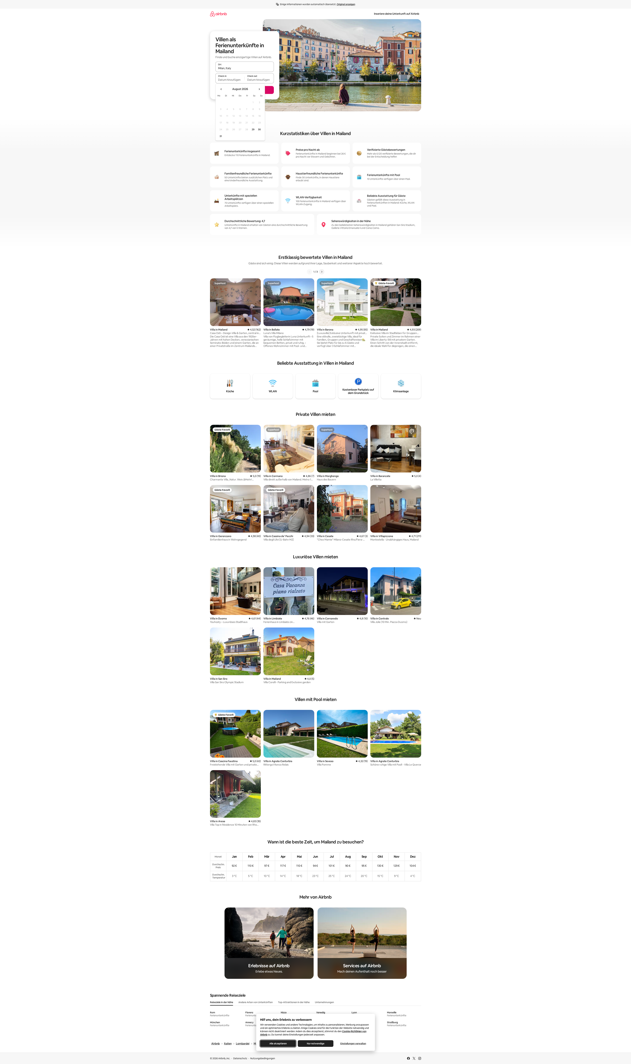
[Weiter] (321, 271)
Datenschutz (240, 1058)
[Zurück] (309, 271)
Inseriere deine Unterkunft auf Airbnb (396, 14)
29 (253, 129)
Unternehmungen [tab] (324, 1002)
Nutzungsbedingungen (262, 1058)
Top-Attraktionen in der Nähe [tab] (294, 1002)
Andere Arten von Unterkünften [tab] (255, 1002)
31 (221, 136)
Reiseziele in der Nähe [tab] (221, 1002)
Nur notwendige (315, 1043)
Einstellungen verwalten (353, 1043)
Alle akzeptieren (278, 1043)
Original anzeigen (346, 4)
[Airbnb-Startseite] (218, 14)
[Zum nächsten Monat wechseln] (259, 89)
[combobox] (244, 68)
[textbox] (230, 80)
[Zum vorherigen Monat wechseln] (221, 89)
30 (259, 129)
